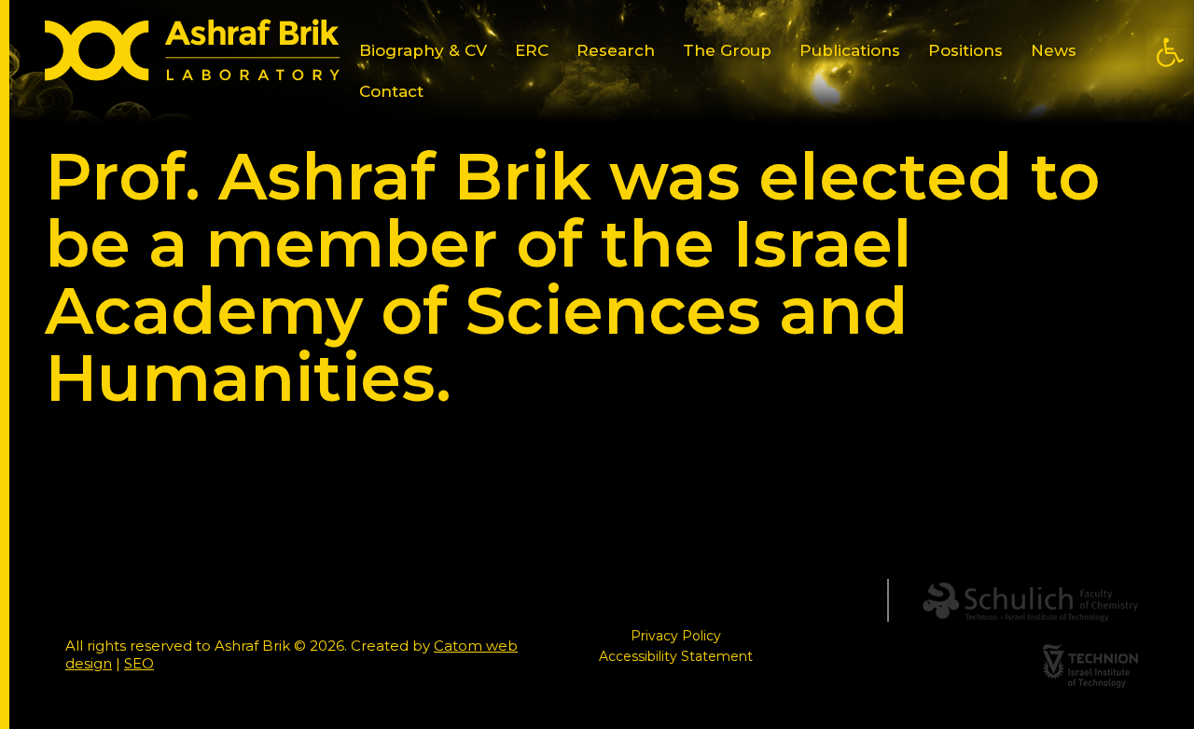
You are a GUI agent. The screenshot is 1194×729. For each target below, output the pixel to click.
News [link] (1053, 50)
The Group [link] (727, 50)
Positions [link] (965, 50)
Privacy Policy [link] (676, 635)
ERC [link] (531, 50)
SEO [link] (139, 663)
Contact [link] (391, 91)
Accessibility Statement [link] (676, 656)
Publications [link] (849, 50)
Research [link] (615, 50)
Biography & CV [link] (423, 50)
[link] (1169, 52)
